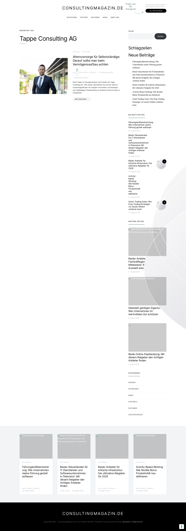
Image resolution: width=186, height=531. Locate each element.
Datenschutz (137, 522)
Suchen (131, 31)
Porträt (84, 17)
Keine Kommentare (81, 78)
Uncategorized (135, 415)
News (105, 17)
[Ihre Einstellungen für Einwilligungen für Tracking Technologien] (181, 526)
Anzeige (76, 52)
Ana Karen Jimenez (87, 72)
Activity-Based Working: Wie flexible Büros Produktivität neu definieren (147, 93)
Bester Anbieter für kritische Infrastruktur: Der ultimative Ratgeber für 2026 (149, 86)
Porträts (132, 402)
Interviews (72, 17)
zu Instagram (156, 11)
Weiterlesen (81, 99)
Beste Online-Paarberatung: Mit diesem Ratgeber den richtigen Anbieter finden (146, 357)
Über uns (115, 17)
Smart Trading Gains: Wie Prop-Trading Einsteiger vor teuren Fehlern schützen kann (148, 102)
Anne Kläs (64, 491)
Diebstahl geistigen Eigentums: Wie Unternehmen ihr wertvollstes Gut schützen (145, 311)
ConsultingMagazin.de (92, 8)
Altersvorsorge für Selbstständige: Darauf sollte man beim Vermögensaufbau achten (96, 60)
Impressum (126, 522)
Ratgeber (95, 17)
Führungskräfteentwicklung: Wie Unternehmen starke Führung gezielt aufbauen (147, 65)
